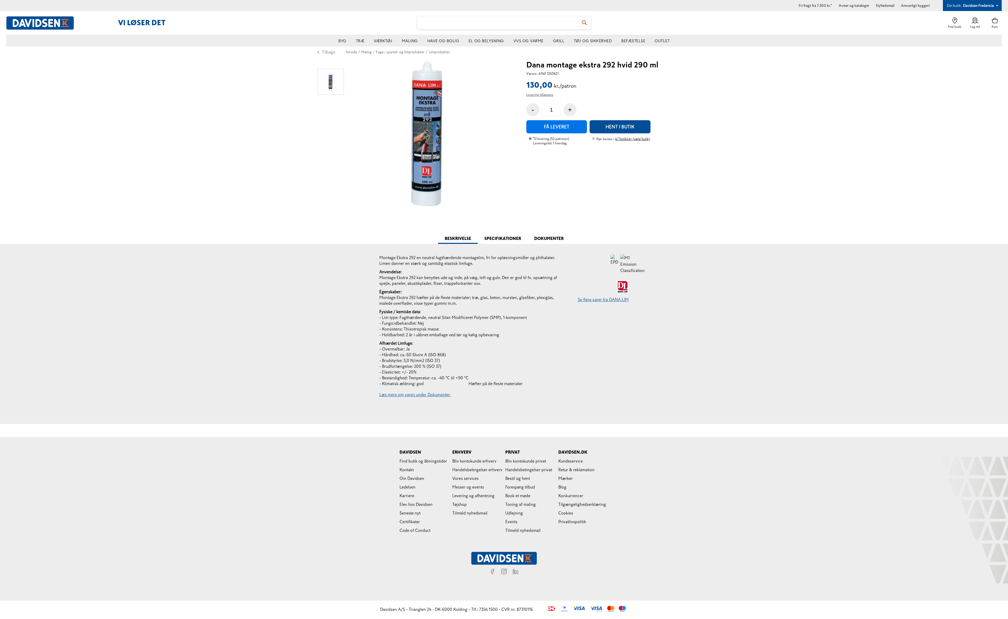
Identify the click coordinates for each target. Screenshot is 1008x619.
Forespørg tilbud (520, 487)
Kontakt (407, 470)
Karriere (407, 496)
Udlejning (514, 513)
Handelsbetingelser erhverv (477, 470)
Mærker (565, 478)
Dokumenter (549, 238)
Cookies (565, 513)
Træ (360, 41)
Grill (559, 41)
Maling (410, 41)
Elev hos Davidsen (416, 504)
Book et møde (517, 496)
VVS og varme (528, 41)
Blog (562, 487)
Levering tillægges (539, 94)
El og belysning (486, 41)
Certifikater (410, 522)
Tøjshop (459, 504)
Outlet (662, 41)
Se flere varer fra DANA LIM (603, 299)
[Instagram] (504, 572)
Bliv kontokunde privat (525, 461)
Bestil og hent (517, 478)
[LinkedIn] (515, 572)
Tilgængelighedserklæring (582, 504)
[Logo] (43, 23)
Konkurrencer (570, 496)
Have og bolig (443, 41)
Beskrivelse (458, 238)
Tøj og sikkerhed (593, 41)
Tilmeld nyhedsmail (469, 513)
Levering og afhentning (473, 496)
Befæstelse (633, 41)
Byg (342, 41)
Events (511, 522)
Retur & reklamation (576, 470)
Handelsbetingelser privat (528, 470)
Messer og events (468, 487)
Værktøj (383, 41)
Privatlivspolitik (572, 522)
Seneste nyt (410, 513)
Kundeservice (570, 461)
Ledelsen (408, 487)
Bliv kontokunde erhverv (474, 461)
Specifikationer (502, 238)
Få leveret (556, 126)
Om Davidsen (412, 478)
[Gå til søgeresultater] (584, 23)
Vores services (465, 478)
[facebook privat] (492, 572)
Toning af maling (520, 504)
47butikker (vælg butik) (632, 139)
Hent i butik (620, 126)
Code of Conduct (415, 530)
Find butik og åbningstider (423, 461)
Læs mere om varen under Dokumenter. (415, 394)
